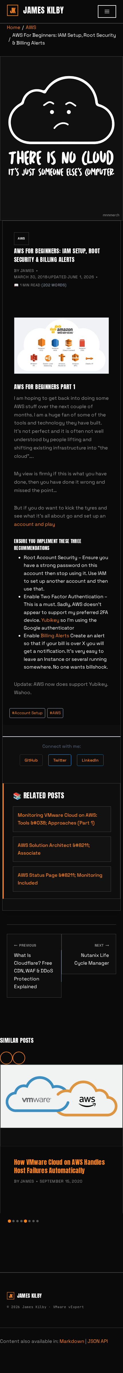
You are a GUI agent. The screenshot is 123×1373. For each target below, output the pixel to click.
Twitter (59, 760)
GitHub (31, 760)
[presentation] (61, 1105)
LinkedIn (90, 760)
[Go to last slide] (6, 1058)
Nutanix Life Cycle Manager (91, 954)
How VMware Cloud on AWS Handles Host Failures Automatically (59, 1166)
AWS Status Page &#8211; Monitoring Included (60, 879)
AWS (31, 27)
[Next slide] (19, 1058)
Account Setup (27, 712)
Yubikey (50, 620)
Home (13, 27)
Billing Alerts (55, 635)
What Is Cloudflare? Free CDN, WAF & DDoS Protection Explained (33, 966)
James (27, 270)
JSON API (98, 1341)
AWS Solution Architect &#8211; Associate (54, 849)
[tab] (9, 1221)
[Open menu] (107, 11)
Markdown (71, 1341)
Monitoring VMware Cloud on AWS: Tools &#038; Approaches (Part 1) (57, 819)
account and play (35, 524)
